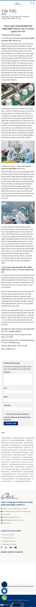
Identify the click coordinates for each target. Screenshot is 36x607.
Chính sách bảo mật (8, 538)
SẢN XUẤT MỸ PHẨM (19, 466)
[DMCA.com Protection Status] (4, 605)
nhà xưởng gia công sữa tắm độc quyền (17, 464)
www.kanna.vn (6, 523)
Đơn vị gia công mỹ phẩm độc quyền (23, 478)
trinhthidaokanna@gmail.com (11, 517)
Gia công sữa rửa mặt (15, 462)
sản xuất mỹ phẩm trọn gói (25, 469)
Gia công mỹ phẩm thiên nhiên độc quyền (20, 452)
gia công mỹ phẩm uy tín (17, 457)
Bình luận (7, 372)
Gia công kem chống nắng (15, 445)
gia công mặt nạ (27, 447)
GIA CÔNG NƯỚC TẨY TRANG (16, 442)
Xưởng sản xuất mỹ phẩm (22, 474)
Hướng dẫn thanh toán (9, 541)
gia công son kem (17, 459)
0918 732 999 (6, 514)
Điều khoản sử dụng (8, 534)
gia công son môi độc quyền (28, 459)
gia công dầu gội (5, 445)
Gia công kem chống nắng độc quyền (15, 447)
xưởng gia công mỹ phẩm (28, 471)
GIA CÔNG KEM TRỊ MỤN (18, 438)
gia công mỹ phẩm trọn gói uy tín (20, 454)
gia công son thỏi (5, 462)
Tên (5, 388)
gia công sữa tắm (24, 462)
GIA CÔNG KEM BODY (6, 438)
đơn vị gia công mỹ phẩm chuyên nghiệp (22, 481)
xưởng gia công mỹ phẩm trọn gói (9, 474)
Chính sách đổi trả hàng (9, 544)
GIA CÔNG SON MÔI (28, 442)
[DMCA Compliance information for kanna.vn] (17, 605)
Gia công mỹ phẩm (23, 450)
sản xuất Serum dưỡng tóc (16, 471)
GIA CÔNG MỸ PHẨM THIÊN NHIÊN (17, 440)
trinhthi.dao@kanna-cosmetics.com (12, 520)
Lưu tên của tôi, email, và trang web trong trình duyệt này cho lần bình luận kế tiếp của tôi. (17, 417)
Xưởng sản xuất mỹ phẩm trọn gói (22, 476)
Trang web (7, 405)
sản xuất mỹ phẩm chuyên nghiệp (12, 469)
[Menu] (2, 3)
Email (6, 397)
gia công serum (8, 459)
